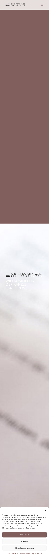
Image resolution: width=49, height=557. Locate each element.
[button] (45, 510)
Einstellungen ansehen (24, 548)
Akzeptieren (24, 535)
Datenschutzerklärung (26, 554)
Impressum (38, 554)
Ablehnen (24, 541)
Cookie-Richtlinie (12, 554)
